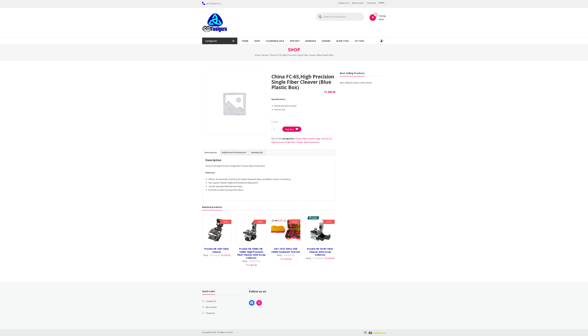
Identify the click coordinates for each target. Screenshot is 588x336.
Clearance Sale (275, 40)
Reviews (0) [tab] (256, 152)
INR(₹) (381, 3)
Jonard (326, 40)
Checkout (371, 3)
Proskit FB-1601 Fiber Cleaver (216, 250)
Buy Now (289, 129)
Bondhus (310, 40)
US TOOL (359, 40)
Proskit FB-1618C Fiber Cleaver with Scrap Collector (320, 251)
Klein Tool (342, 40)
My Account (358, 3)
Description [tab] (211, 152)
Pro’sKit (295, 40)
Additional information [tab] (234, 152)
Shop (257, 40)
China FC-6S (326, 138)
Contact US (343, 3)
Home (245, 40)
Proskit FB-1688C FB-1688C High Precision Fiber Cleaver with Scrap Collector (251, 253)
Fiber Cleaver (308, 138)
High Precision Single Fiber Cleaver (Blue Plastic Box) (295, 142)
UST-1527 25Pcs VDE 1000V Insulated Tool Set (285, 250)
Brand (265, 55)
